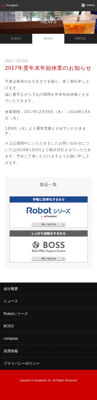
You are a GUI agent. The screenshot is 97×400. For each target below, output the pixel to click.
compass (11, 338)
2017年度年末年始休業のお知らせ (48, 68)
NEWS (48, 38)
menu (91, 5)
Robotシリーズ (16, 314)
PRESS (80, 38)
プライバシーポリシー (22, 363)
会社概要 (11, 289)
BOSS (9, 326)
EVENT (16, 38)
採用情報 (11, 351)
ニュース (11, 301)
